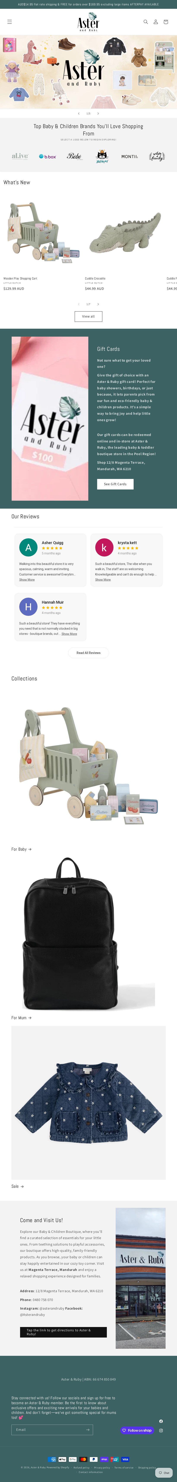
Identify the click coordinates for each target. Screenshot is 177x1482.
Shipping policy (147, 1467)
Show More (27, 579)
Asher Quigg (52, 542)
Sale (15, 1186)
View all (88, 316)
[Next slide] (98, 113)
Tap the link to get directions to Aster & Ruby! (59, 1332)
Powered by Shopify (58, 1467)
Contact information (91, 1472)
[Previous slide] (79, 113)
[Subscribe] (88, 1430)
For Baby (19, 849)
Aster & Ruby (38, 1467)
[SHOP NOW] (88, 72)
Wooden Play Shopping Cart (20, 278)
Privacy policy (102, 1467)
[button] (9, 22)
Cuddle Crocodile (95, 278)
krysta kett (127, 542)
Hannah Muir (53, 602)
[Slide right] (98, 304)
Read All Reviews (89, 653)
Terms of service (124, 1467)
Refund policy (82, 1467)
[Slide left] (79, 304)
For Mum (19, 1017)
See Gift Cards (115, 484)
